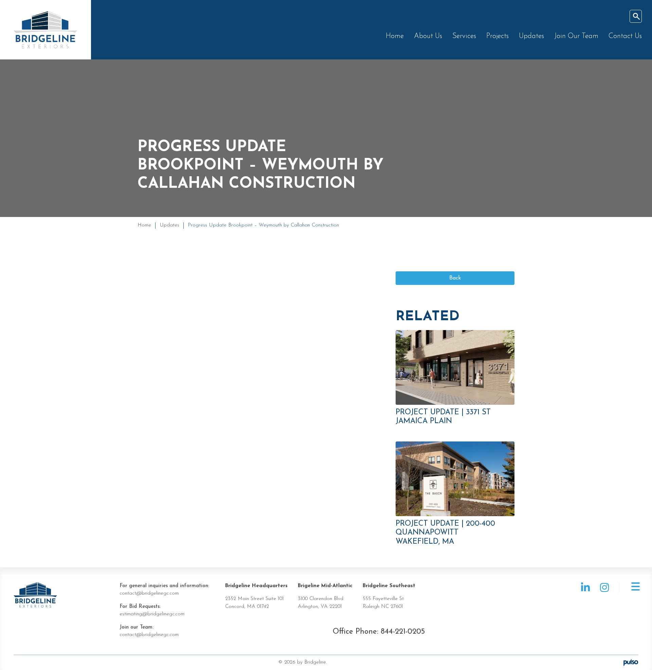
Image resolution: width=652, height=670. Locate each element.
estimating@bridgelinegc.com (152, 614)
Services (464, 36)
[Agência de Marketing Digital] (630, 662)
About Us (428, 36)
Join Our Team (576, 36)
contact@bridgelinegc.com (149, 593)
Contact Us (625, 36)
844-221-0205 (403, 632)
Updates (531, 36)
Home (395, 36)
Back (455, 278)
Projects (497, 36)
